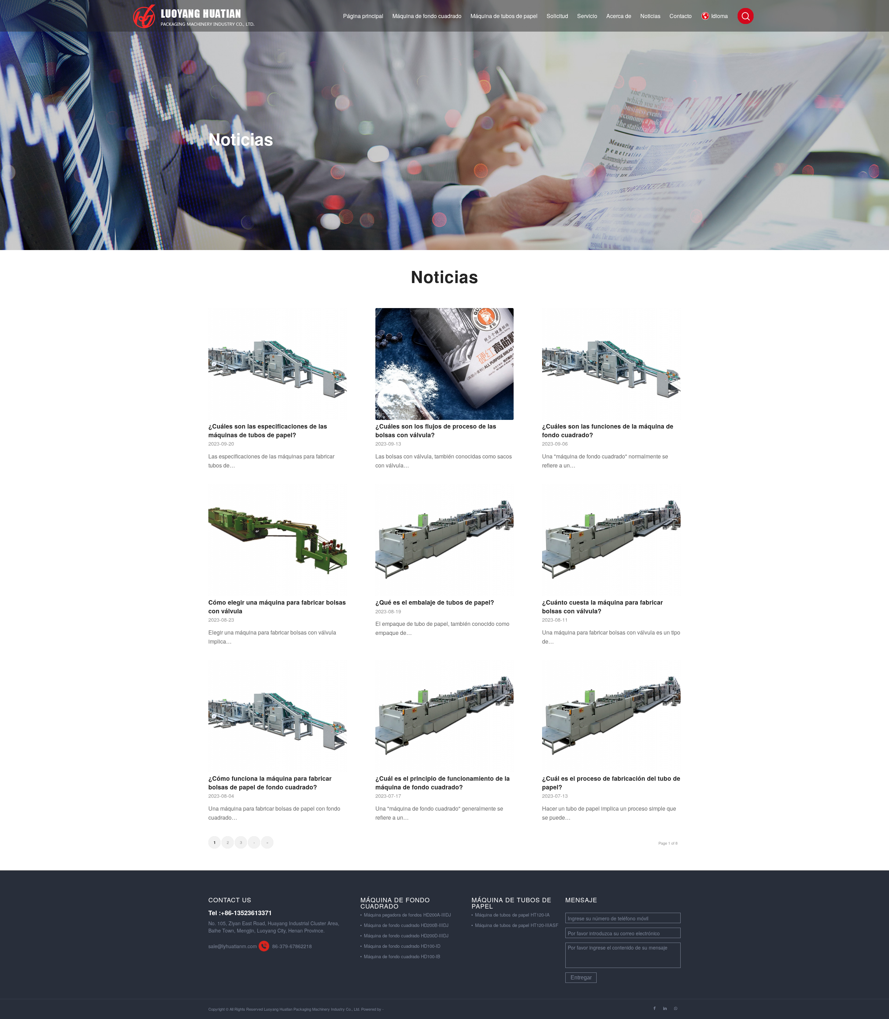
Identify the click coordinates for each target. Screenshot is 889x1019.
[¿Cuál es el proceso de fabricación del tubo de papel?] (611, 716)
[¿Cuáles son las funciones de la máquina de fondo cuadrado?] (611, 364)
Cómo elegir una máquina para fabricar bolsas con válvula (277, 606)
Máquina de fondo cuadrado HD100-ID (402, 946)
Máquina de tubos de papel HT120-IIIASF (516, 925)
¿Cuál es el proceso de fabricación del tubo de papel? (611, 782)
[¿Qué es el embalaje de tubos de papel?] (444, 540)
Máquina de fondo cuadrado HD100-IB (402, 956)
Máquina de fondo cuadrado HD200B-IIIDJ (406, 925)
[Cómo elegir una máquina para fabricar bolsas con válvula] (277, 540)
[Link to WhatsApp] (675, 1008)
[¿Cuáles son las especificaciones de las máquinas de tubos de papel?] (277, 364)
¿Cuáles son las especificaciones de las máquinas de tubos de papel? (267, 430)
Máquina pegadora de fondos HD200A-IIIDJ (407, 914)
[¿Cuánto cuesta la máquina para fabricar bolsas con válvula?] (611, 540)
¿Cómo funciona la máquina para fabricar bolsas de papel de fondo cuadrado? (270, 782)
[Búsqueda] (745, 16)
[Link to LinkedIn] (665, 1008)
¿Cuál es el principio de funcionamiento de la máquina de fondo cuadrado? (442, 782)
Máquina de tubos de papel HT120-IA (512, 914)
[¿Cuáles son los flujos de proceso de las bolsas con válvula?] (444, 364)
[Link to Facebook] (654, 1008)
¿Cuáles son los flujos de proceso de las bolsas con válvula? (435, 430)
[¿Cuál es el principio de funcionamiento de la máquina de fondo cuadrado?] (444, 716)
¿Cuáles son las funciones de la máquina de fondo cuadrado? (607, 430)
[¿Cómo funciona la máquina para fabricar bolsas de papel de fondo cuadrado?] (277, 716)
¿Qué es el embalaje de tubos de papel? (434, 602)
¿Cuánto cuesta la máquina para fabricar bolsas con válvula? (602, 606)
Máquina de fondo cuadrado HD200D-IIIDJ (406, 935)
